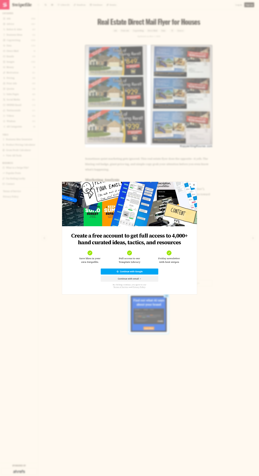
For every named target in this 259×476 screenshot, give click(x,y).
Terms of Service (120, 287)
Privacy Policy (139, 287)
